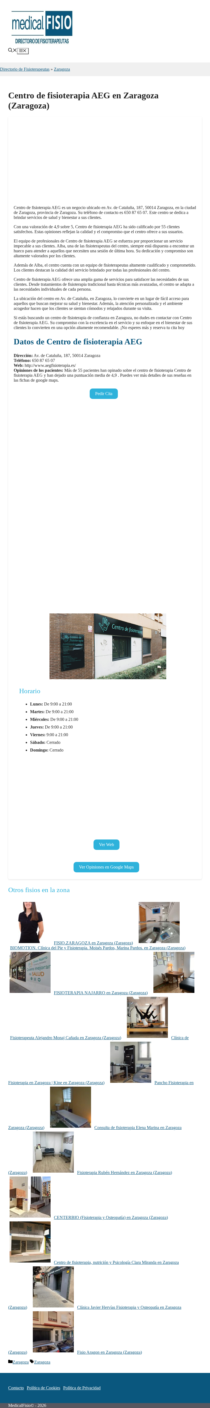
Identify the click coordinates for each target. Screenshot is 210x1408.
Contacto (16, 1388)
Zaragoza (62, 69)
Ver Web (106, 844)
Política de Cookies (43, 1388)
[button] (12, 50)
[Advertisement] (105, 162)
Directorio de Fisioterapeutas (24, 69)
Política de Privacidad (82, 1388)
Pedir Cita (103, 393)
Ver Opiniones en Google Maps (106, 867)
